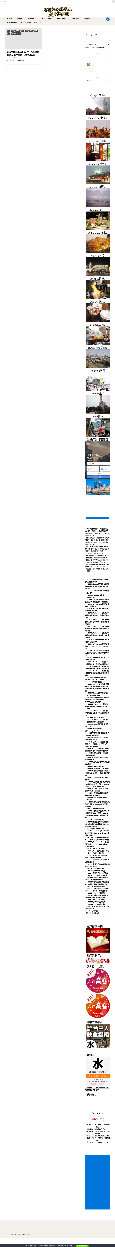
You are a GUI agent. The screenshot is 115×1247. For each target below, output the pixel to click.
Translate (101, 47)
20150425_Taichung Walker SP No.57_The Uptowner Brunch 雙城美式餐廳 (97, 833)
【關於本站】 (20, 19)
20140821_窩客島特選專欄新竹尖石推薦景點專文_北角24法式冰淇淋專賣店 (97, 773)
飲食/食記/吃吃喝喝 (16, 33)
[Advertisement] (99, 1182)
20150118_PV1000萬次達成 (95, 820)
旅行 (22, 30)
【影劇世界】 (75, 19)
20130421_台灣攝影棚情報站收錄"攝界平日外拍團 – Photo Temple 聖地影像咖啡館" (95, 680)
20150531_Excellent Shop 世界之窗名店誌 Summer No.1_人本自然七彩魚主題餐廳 (97, 844)
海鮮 (31, 30)
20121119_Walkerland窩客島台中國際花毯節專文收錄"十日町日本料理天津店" (97, 622)
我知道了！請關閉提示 (82, 1245)
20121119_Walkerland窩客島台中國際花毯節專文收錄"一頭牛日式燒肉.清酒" (97, 615)
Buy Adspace (26, 22)
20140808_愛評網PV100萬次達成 (97, 769)
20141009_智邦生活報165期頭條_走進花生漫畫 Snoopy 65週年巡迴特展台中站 (97, 804)
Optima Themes (25, 1234)
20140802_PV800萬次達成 (95, 766)
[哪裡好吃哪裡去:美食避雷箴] (57, 13)
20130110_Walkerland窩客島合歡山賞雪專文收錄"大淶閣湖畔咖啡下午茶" (97, 653)
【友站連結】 (9, 19)
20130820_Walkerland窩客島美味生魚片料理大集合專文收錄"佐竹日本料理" (97, 706)
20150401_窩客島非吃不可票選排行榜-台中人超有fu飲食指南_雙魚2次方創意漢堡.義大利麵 (97, 824)
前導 (35, 22)
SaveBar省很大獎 (92, 911)
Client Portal (12, 22)
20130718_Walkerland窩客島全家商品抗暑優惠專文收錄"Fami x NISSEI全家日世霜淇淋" (97, 700)
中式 (8, 30)
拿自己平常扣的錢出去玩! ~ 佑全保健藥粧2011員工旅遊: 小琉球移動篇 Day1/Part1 (23, 55)
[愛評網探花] (98, 962)
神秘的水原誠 (21, 60)
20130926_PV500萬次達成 (95, 717)
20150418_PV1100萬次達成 (95, 829)
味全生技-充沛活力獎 (92, 913)
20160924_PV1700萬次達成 (95, 893)
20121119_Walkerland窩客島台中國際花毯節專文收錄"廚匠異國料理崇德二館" (97, 629)
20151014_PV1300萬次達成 (95, 853)
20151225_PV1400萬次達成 (95, 868)
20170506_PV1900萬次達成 (95, 902)
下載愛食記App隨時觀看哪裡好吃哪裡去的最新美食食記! (97, 1089)
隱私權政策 (87, 19)
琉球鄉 (35, 30)
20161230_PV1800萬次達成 (95, 900)
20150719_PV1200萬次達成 (95, 849)
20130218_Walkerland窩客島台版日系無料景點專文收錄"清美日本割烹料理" (97, 673)
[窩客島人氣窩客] (98, 992)
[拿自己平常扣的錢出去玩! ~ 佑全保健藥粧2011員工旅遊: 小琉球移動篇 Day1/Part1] (23, 38)
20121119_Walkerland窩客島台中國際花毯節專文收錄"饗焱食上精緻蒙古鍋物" (97, 635)
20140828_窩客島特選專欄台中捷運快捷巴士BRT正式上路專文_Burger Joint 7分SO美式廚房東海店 (97, 784)
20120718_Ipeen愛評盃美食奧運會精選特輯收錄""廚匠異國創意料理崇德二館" (97, 586)
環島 (8, 33)
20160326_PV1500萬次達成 (95, 871)
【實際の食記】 (31, 19)
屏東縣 (17, 30)
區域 (13, 30)
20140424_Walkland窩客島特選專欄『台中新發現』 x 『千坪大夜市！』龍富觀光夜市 (96, 744)
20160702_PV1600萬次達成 (95, 886)
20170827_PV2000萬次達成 (95, 904)
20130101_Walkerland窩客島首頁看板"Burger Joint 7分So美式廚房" (97, 646)
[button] (40, 23)
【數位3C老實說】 (46, 19)
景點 (27, 30)
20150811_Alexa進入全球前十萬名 (97, 851)
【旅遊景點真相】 (62, 19)
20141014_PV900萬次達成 (95, 808)
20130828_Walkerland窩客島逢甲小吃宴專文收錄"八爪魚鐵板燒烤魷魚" (97, 713)
